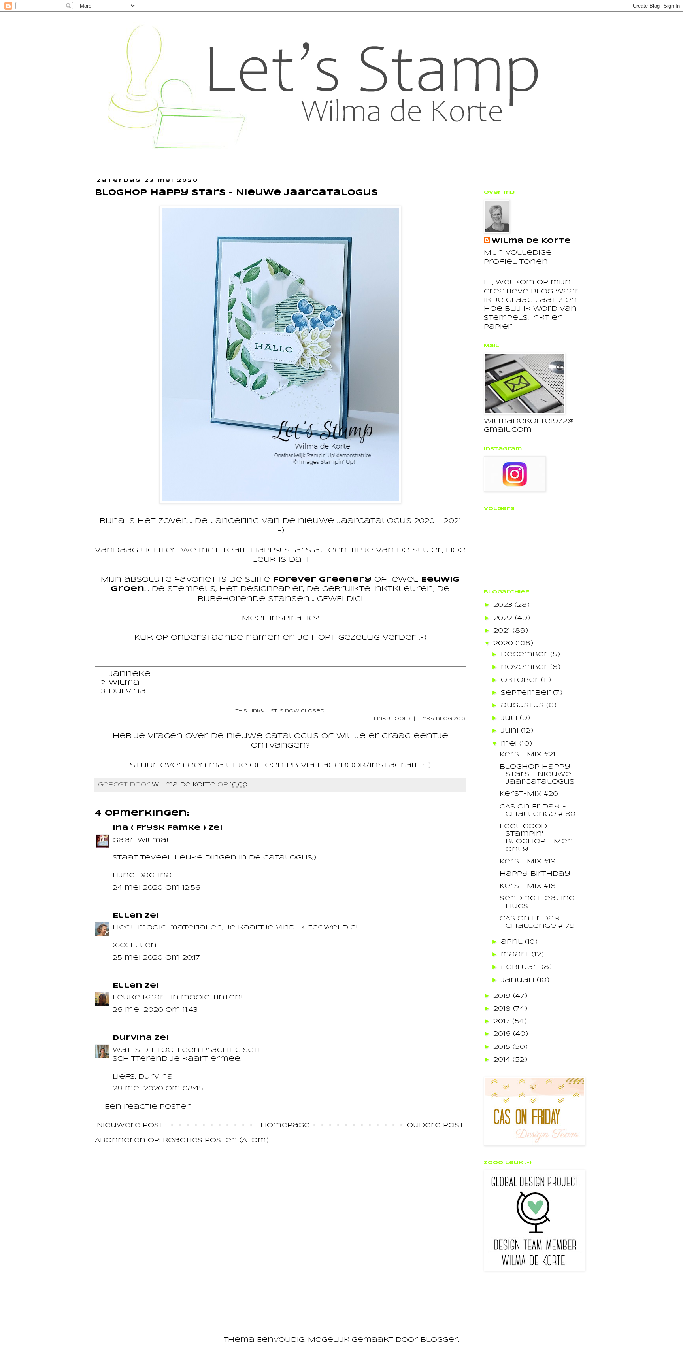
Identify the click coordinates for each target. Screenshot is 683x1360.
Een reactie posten (148, 1107)
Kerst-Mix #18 (528, 886)
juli (510, 718)
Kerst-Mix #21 (527, 754)
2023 (504, 605)
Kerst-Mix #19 (528, 862)
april (513, 942)
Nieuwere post (130, 1125)
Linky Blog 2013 (442, 719)
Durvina (127, 691)
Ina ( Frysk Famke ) (159, 828)
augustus (523, 705)
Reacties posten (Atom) (216, 1140)
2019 (503, 996)
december (525, 654)
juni (511, 731)
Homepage (285, 1125)
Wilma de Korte (531, 241)
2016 (503, 1034)
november (525, 667)
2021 (503, 631)
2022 (504, 618)
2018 (503, 1009)
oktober (521, 680)
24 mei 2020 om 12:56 (156, 888)
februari (521, 967)
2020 (504, 643)
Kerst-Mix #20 (529, 794)
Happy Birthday (535, 874)
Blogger (439, 1340)
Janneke (130, 674)
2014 (503, 1060)
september (527, 693)
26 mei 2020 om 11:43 (155, 1010)
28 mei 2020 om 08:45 (158, 1089)
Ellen (127, 916)
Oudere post (435, 1125)
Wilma (124, 683)
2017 (502, 1021)
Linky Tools (392, 719)
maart (516, 955)
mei (510, 744)
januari (519, 980)
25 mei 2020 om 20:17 (156, 958)
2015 (503, 1047)
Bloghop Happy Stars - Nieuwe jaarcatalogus (537, 774)
